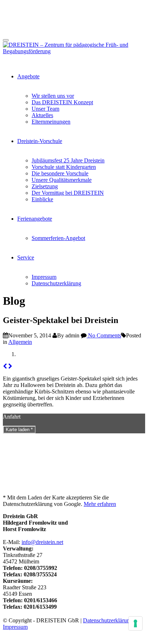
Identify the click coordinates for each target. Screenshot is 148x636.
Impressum (44, 277)
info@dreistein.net (42, 542)
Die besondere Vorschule (60, 173)
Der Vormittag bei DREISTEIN (68, 193)
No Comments (104, 335)
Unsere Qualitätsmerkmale (62, 180)
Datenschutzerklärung (56, 283)
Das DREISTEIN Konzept (62, 102)
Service (25, 257)
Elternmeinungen (51, 122)
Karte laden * (19, 429)
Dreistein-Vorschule (39, 141)
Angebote (28, 76)
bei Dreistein (61, 385)
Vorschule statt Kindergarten (64, 167)
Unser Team (45, 109)
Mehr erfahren (100, 504)
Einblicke (42, 199)
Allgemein (20, 342)
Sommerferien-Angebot (58, 238)
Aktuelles (42, 115)
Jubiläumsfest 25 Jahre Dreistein (68, 160)
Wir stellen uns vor (53, 96)
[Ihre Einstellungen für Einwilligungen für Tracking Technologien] (135, 623)
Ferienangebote (34, 219)
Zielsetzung (45, 186)
